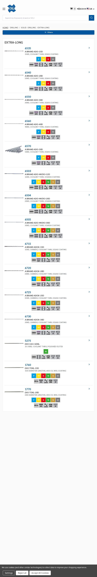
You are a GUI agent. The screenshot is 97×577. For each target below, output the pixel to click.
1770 (28, 389)
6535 (28, 48)
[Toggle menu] (3, 8)
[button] (48, 56)
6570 (28, 146)
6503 (28, 170)
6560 (28, 120)
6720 (28, 267)
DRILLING (14, 27)
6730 (28, 316)
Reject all (22, 573)
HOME (5, 27)
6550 (28, 96)
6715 (28, 243)
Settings (9, 573)
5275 (28, 340)
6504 (28, 195)
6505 (28, 219)
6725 (28, 292)
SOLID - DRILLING (28, 27)
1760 (28, 364)
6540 (28, 72)
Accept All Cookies (40, 573)
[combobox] (48, 18)
